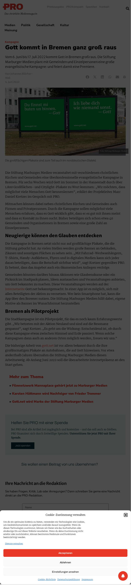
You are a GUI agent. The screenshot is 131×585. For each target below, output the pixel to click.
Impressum (87, 579)
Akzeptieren (65, 553)
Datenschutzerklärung (68, 579)
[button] (125, 515)
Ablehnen (65, 562)
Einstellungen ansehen (65, 571)
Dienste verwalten (14, 543)
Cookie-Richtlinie (47, 579)
